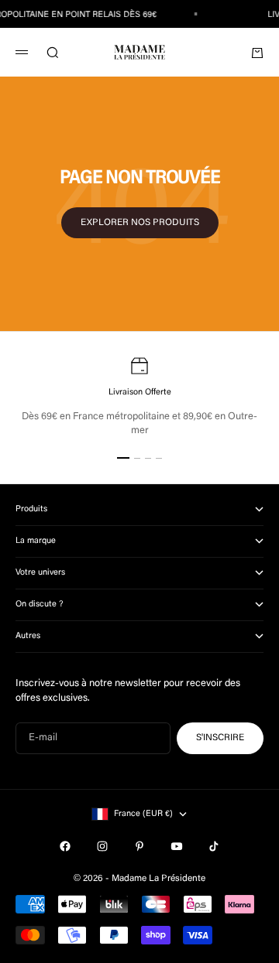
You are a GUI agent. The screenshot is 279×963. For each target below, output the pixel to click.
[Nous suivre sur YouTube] (176, 846)
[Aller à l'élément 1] (123, 458)
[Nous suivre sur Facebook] (65, 846)
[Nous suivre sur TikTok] (214, 846)
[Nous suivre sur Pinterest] (139, 846)
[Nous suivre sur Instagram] (102, 846)
